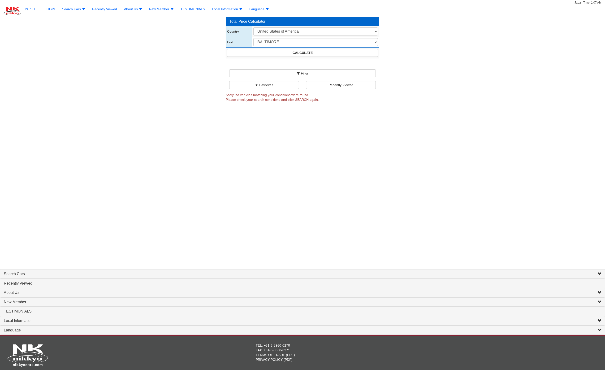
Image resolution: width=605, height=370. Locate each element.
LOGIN (50, 9)
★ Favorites (264, 85)
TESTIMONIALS (193, 9)
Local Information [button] (225, 9)
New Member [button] (159, 9)
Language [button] (257, 9)
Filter (304, 73)
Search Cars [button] (72, 9)
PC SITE (31, 9)
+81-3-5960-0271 (277, 350)
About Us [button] (131, 9)
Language (12, 330)
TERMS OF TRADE (270, 355)
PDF (290, 355)
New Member (15, 302)
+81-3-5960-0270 (277, 345)
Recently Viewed (104, 9)
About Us (11, 293)
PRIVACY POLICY (269, 359)
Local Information (18, 321)
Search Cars (14, 274)
